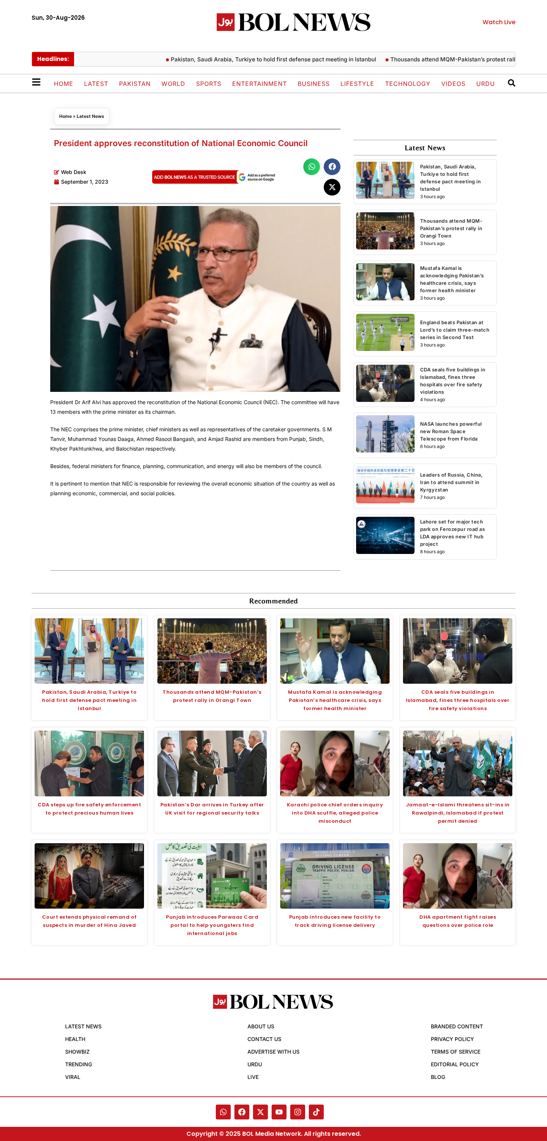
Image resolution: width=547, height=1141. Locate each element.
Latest (96, 83)
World (173, 83)
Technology (408, 83)
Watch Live (499, 22)
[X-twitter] (260, 1112)
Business (314, 83)
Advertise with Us (273, 1051)
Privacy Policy (452, 1039)
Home (63, 83)
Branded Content (457, 1026)
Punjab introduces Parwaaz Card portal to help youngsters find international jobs (212, 925)
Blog (438, 1077)
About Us (260, 1026)
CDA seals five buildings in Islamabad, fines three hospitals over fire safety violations (458, 700)
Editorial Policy (455, 1064)
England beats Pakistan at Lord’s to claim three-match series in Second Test (455, 329)
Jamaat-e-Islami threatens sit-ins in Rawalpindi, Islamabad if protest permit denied (458, 813)
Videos (453, 83)
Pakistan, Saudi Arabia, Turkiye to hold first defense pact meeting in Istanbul (256, 59)
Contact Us (264, 1039)
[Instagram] (297, 1112)
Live (253, 1077)
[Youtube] (279, 1112)
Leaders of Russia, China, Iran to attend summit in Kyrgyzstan (451, 482)
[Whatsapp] (223, 1112)
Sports (208, 83)
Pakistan (135, 83)
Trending (78, 1064)
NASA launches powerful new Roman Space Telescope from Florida (451, 431)
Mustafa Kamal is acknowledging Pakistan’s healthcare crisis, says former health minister (335, 700)
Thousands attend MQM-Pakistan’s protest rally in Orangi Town (459, 59)
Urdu (485, 83)
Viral (72, 1077)
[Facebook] (241, 1112)
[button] (311, 166)
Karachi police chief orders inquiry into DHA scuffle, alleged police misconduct (335, 813)
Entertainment (259, 83)
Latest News (90, 116)
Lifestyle (357, 83)
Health (75, 1039)
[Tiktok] (316, 1112)
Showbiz (77, 1051)
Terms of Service (455, 1051)
